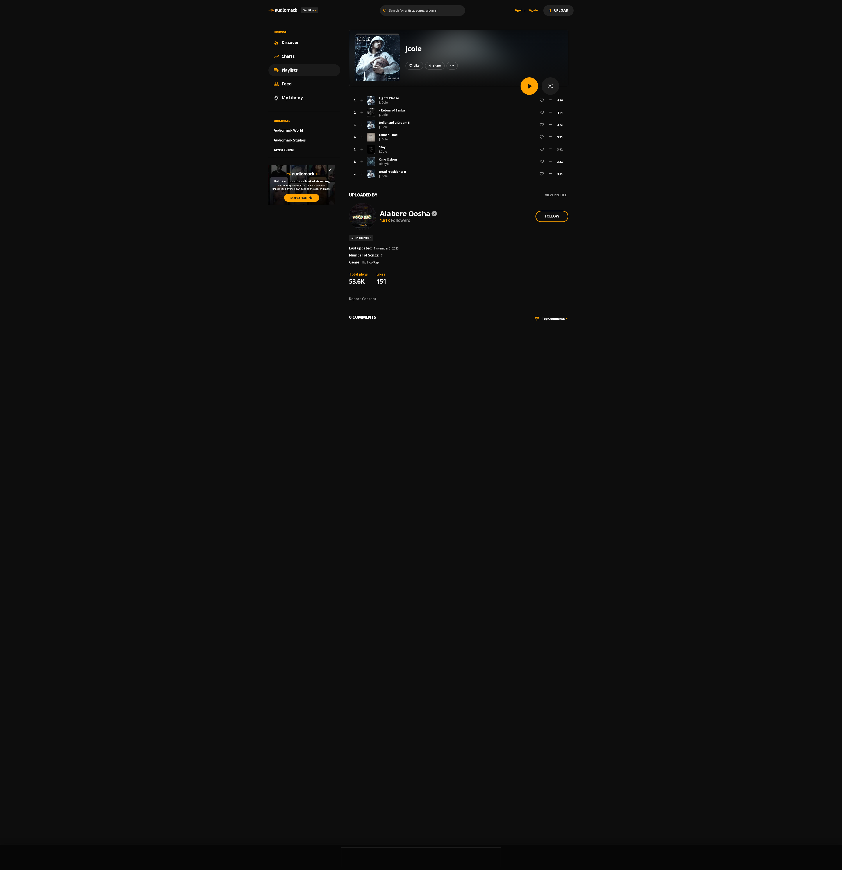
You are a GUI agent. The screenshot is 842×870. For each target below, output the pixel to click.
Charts (288, 56)
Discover (290, 42)
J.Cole (383, 151)
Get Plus (310, 10)
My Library (292, 98)
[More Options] (550, 100)
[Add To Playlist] (361, 100)
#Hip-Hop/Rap (361, 238)
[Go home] (282, 10)
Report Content (362, 298)
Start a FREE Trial (301, 198)
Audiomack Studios (290, 140)
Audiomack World (288, 130)
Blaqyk (384, 164)
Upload (561, 10)
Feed (286, 84)
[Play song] (529, 86)
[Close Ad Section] (330, 170)
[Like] (542, 100)
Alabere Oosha (405, 213)
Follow (552, 216)
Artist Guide (284, 150)
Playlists (290, 70)
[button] (457, 100)
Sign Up (520, 10)
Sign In (533, 10)
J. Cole (383, 102)
